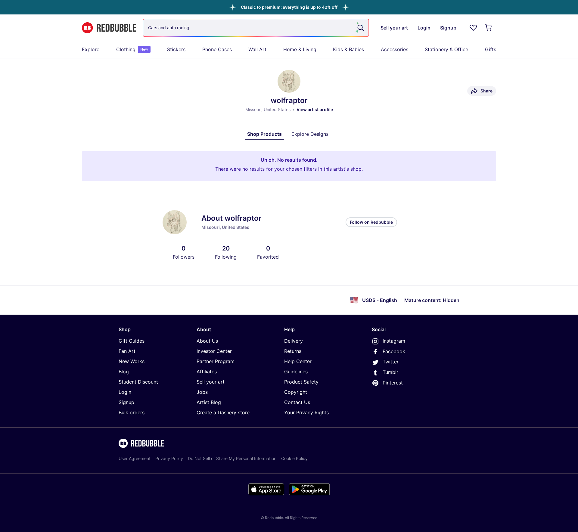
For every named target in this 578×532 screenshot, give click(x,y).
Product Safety (301, 382)
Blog (124, 372)
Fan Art (127, 351)
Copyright (295, 392)
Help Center (298, 361)
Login (125, 392)
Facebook (394, 351)
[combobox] (255, 27)
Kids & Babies (348, 49)
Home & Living (299, 49)
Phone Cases (217, 49)
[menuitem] (90, 49)
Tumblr (390, 372)
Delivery (293, 341)
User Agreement (135, 458)
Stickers (176, 49)
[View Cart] (489, 27)
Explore (90, 49)
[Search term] (360, 28)
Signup (126, 402)
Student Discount (138, 382)
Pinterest (393, 383)
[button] (289, 7)
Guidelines (296, 372)
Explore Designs (309, 134)
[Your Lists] (473, 27)
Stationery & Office (446, 49)
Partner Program (216, 361)
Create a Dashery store (223, 412)
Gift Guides (131, 341)
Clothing (132, 49)
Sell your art (211, 382)
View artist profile (315, 109)
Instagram (394, 341)
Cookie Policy (294, 458)
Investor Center (214, 351)
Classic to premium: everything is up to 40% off (289, 7)
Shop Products (264, 134)
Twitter (391, 362)
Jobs (202, 392)
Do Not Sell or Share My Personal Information (232, 458)
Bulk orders (131, 412)
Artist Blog (209, 402)
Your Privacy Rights (306, 412)
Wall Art (257, 49)
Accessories (394, 49)
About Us (207, 341)
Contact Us (297, 402)
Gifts (490, 49)
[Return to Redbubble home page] (109, 27)
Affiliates (207, 372)
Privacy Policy (169, 458)
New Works (131, 361)
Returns (292, 351)
